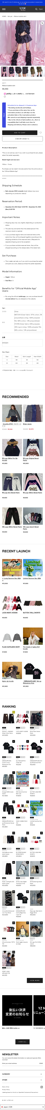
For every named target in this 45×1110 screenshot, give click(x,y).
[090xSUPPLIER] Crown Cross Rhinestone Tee (6, 762)
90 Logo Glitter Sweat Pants (32, 492)
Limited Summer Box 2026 (32, 578)
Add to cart (19, 133)
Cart (41, 9)
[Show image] (4, 72)
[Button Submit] (41, 1064)
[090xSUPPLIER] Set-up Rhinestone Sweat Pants (8, 823)
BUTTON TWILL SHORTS (31, 612)
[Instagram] (42, 1087)
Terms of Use (5, 1087)
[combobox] (22, 1107)
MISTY (4, 83)
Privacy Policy (6, 1089)
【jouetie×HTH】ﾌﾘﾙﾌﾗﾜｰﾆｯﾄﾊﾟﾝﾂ (11, 425)
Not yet (10, 16)
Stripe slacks (27, 424)
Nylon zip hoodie (8, 681)
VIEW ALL (22, 1042)
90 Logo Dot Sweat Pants (11, 492)
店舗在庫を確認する (22, 139)
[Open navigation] (3, 9)
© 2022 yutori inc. (8, 1100)
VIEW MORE (35, 980)
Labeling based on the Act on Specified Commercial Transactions (20, 1092)
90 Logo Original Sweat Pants (31, 459)
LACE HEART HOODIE (9, 612)
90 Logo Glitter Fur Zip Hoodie (9, 459)
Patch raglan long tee (22, 942)
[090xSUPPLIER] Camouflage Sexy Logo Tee (21, 912)
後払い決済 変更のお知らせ (11, 1028)
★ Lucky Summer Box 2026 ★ (11, 579)
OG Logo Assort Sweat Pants (31, 528)
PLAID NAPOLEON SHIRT (11, 647)
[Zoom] (42, 23)
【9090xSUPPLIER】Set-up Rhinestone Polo (32, 682)
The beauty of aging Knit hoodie (31, 648)
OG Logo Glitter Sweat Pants (12, 527)
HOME (4, 16)
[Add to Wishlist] (40, 132)
